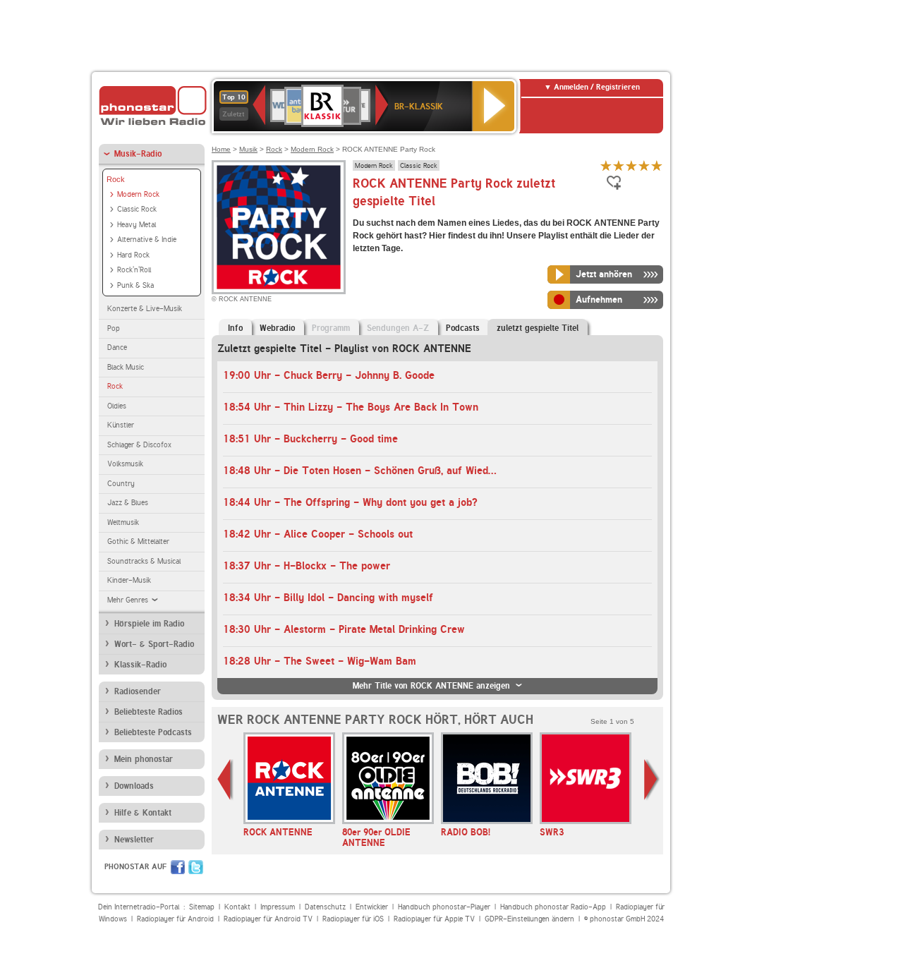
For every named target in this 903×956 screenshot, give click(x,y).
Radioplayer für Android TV (268, 919)
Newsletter (134, 840)
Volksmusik (125, 463)
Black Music (125, 367)
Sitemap (201, 907)
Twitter (195, 867)
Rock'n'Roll (134, 269)
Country (121, 483)
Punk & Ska (135, 285)
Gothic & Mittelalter (138, 541)
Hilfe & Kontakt (142, 813)
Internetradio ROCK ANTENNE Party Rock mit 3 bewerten (631, 165)
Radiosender (137, 691)
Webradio (277, 328)
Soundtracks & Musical (144, 561)
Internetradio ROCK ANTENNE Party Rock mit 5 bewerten (656, 165)
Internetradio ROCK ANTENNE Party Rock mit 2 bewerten (618, 165)
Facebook (178, 867)
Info (235, 328)
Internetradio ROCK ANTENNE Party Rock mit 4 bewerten (644, 165)
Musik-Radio (138, 154)
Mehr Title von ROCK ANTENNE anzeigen (431, 686)
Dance (117, 347)
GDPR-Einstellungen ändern (529, 919)
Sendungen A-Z (398, 328)
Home (221, 149)
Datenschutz (325, 907)
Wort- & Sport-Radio (154, 644)
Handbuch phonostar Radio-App (553, 907)
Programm (331, 328)
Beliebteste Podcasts (153, 732)
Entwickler (372, 907)
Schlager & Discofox (139, 444)
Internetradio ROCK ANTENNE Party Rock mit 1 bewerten (606, 165)
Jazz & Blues (127, 502)
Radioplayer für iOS (353, 919)
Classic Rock (137, 209)
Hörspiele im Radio (149, 624)
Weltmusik (123, 522)
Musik (248, 149)
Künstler (120, 425)
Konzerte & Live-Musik (144, 308)
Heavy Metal (136, 224)
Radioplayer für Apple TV (434, 919)
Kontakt (237, 907)
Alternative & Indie (146, 239)
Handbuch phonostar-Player (444, 907)
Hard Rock (133, 255)
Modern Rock (138, 194)
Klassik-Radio (140, 665)
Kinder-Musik (129, 580)
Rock (116, 179)
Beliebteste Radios (148, 712)
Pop (113, 328)
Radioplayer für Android (175, 919)
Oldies (116, 406)
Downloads (134, 786)
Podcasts (463, 328)
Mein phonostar (143, 759)
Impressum (277, 907)
